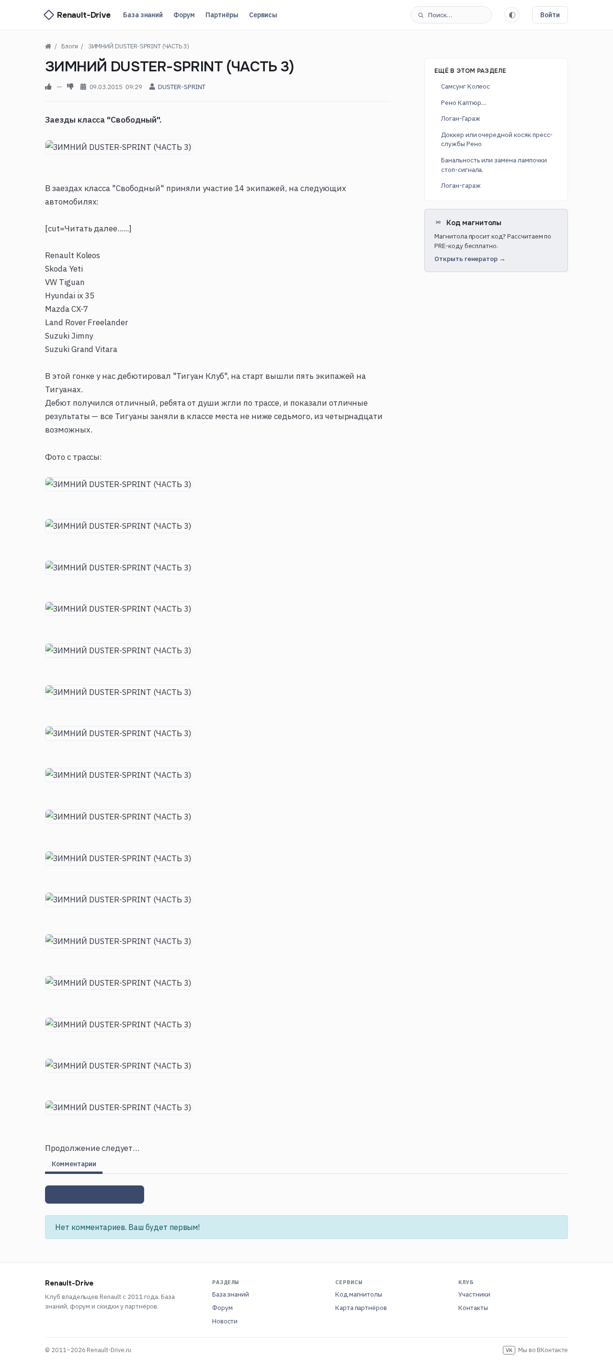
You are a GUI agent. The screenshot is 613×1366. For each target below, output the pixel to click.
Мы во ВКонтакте (537, 1350)
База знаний (143, 15)
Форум (184, 15)
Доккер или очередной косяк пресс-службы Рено (497, 139)
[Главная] (48, 46)
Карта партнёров (361, 1307)
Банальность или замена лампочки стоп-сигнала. (494, 164)
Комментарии (74, 1164)
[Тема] (512, 15)
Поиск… (440, 15)
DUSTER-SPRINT (181, 86)
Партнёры (221, 15)
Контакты (473, 1307)
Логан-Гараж (460, 118)
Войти (550, 15)
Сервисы (263, 15)
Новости (225, 1321)
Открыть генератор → (470, 258)
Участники (474, 1294)
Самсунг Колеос (465, 86)
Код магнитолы (358, 1294)
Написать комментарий (94, 1194)
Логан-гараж (460, 185)
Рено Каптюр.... (464, 102)
